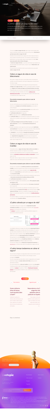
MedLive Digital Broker (22, 407)
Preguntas (25, 3)
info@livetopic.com (7, 379)
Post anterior (16, 282)
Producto (13, 3)
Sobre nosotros (31, 3)
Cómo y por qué (29, 377)
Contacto (39, 377)
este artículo (12, 244)
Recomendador (29, 374)
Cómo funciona (19, 3)
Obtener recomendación (14, 364)
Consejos (11, 5)
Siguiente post (33, 282)
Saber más (5, 364)
